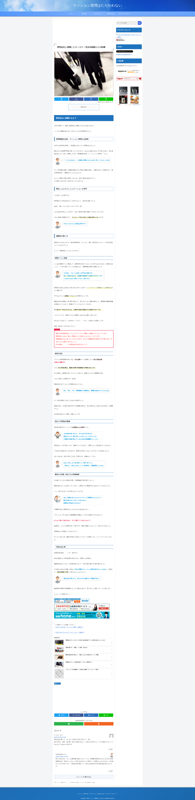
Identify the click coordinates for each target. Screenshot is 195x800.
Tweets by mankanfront (123, 54)
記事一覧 (86, 793)
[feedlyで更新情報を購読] (68, 723)
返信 (111, 749)
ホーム (80, 793)
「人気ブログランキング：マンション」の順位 (68, 632)
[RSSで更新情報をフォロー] (98, 723)
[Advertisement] (83, 30)
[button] (140, 23)
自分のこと (58, 683)
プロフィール (93, 793)
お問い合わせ (101, 793)
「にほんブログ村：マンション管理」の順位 (68, 627)
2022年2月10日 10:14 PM (62, 756)
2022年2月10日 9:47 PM (60, 737)
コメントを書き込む (84, 777)
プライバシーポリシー (110, 793)
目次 (82, 107)
